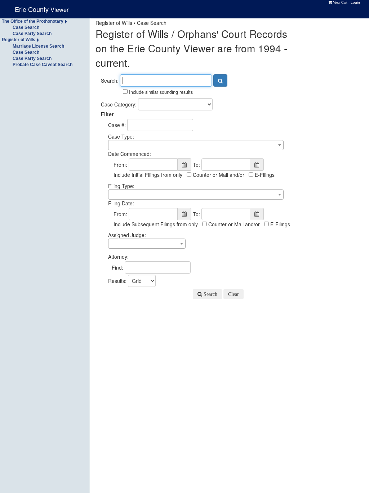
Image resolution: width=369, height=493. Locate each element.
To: (196, 164)
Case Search (26, 27)
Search (209, 294)
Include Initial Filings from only (148, 174)
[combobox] (196, 145)
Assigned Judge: (127, 235)
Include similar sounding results (160, 92)
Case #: (117, 124)
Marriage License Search (38, 46)
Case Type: (121, 136)
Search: (110, 80)
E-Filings (264, 174)
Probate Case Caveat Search (42, 64)
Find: (117, 267)
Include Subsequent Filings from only (156, 224)
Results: (117, 280)
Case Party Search (32, 33)
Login (355, 2)
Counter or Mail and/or (217, 174)
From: (120, 164)
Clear (233, 294)
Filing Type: (121, 185)
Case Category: (119, 104)
